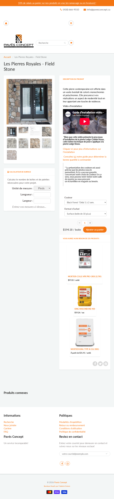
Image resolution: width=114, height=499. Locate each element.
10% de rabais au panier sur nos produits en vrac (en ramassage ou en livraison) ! (57, 3)
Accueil (7, 57)
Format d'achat (72, 208)
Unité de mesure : (22, 188)
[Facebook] (62, 463)
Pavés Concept (60, 482)
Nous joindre (10, 425)
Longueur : (26, 194)
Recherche (9, 422)
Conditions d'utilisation (70, 428)
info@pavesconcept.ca (98, 9)
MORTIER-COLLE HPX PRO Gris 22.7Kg (85, 276)
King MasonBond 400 (85, 309)
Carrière (7, 428)
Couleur (68, 197)
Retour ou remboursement (72, 425)
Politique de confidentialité (72, 431)
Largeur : (28, 200)
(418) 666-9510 (71, 9)
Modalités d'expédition (70, 422)
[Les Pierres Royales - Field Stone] (29, 101)
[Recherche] (65, 43)
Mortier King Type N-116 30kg (85, 349)
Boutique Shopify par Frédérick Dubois (57, 486)
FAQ (6, 431)
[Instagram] (67, 463)
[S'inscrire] (107, 453)
